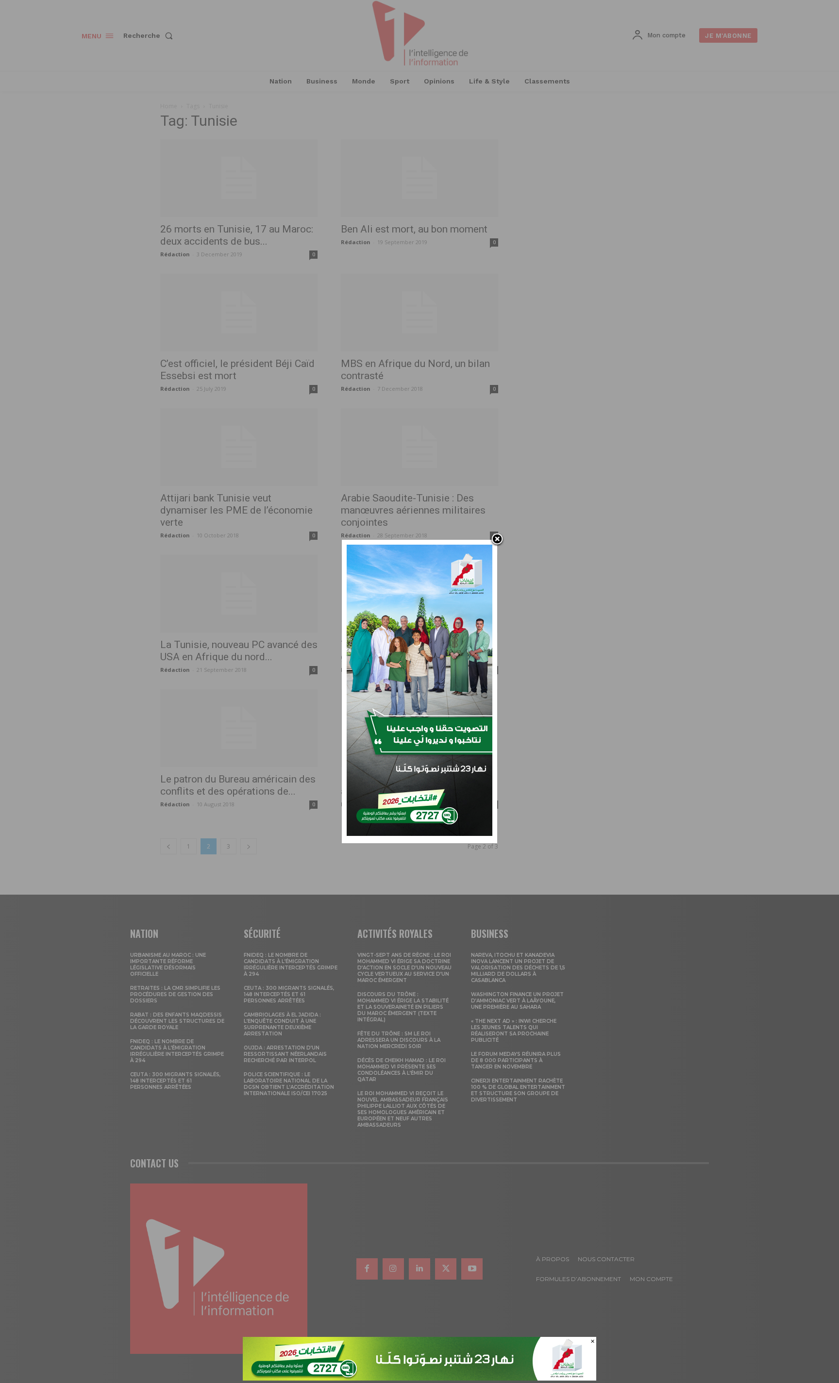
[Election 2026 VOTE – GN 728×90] (419, 1378)
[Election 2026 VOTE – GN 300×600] (419, 833)
